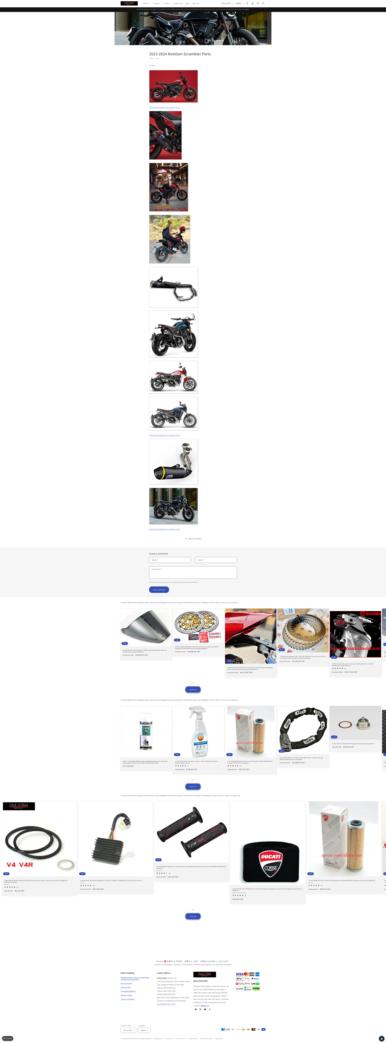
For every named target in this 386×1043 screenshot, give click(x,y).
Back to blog (195, 538)
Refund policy (158, 1038)
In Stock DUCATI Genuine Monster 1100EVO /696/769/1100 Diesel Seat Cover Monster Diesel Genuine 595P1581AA (145, 651)
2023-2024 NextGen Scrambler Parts (164, 107)
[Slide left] (188, 683)
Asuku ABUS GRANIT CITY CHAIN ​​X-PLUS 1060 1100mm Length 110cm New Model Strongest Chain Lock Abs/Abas (301, 758)
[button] (146, 3)
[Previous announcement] (121, 9)
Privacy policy (169, 1038)
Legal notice (218, 1038)
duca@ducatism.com (166, 1003)
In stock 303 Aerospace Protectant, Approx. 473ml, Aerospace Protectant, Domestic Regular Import (196, 762)
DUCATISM (129, 1038)
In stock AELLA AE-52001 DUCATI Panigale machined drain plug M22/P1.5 (353, 744)
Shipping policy (193, 1038)
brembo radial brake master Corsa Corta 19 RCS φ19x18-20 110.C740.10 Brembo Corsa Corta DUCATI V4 (353, 664)
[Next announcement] (265, 9)
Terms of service (181, 1038)
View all (193, 689)
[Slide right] (198, 683)
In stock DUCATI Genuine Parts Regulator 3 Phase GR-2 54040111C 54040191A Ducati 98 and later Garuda (110, 880)
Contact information (206, 1038)
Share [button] (153, 65)
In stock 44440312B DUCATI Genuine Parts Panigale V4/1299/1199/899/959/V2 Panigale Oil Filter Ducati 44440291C (250, 762)
